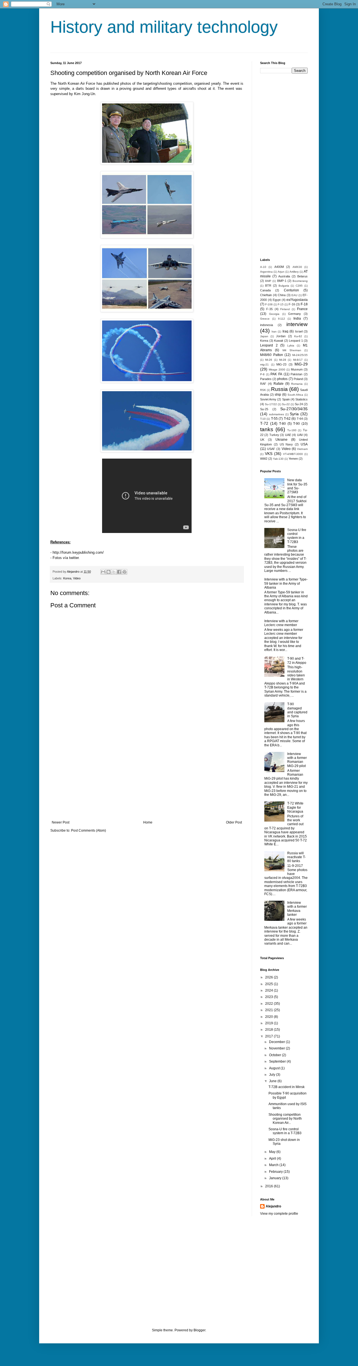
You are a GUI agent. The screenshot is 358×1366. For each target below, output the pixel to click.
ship (278, 395)
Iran (274, 331)
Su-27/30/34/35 (294, 409)
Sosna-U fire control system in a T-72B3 (296, 536)
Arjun (281, 271)
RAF (263, 383)
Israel (299, 331)
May (272, 1152)
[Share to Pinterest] (124, 572)
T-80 (282, 424)
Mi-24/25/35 (300, 355)
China (282, 295)
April (273, 1158)
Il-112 (281, 318)
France (302, 309)
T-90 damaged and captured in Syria (297, 710)
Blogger (199, 1330)
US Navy (286, 444)
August (275, 1068)
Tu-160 (291, 430)
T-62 (287, 419)
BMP (268, 280)
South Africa (295, 394)
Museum (297, 369)
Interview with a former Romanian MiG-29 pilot (297, 760)
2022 (269, 1004)
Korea (67, 578)
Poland (298, 379)
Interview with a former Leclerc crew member (281, 623)
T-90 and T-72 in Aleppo (296, 660)
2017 (269, 1036)
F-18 (304, 304)
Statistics (301, 399)
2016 (269, 1186)
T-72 (264, 423)
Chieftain (266, 295)
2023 (269, 997)
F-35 (269, 309)
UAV (300, 435)
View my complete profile (279, 1214)
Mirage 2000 (277, 369)
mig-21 (264, 364)
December (277, 1042)
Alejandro (273, 1206)
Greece (265, 318)
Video (77, 578)
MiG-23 (281, 364)
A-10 (263, 266)
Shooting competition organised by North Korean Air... (285, 1119)
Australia (284, 276)
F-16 (292, 304)
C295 (299, 285)
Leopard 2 (269, 345)
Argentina (266, 271)
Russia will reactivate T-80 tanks (296, 857)
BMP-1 (281, 280)
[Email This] (103, 572)
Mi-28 (282, 359)
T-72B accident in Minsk (286, 1087)
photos (282, 379)
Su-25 (264, 409)
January (275, 1178)
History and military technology (164, 27)
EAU (294, 295)
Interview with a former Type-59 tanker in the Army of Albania (286, 583)
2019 (269, 1023)
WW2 (263, 458)
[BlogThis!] (108, 572)
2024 (269, 990)
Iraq (285, 331)
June (273, 1081)
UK (262, 439)
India (297, 318)
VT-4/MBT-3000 (293, 454)
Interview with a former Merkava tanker (297, 909)
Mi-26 (268, 359)
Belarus (302, 276)
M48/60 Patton (271, 355)
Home (147, 822)
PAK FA (276, 374)
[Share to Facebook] (119, 572)
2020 (269, 1017)
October (275, 1055)
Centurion (291, 290)
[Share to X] (114, 572)
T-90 (296, 424)
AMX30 (297, 266)
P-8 (262, 374)
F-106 (269, 304)
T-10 (263, 418)
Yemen (293, 458)
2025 (269, 984)
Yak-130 (278, 458)
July (272, 1075)
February (276, 1172)
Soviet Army (268, 399)
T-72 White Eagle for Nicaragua (295, 807)
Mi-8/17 (298, 359)
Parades (266, 379)
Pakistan (296, 374)
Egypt (277, 299)
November (277, 1048)
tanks (266, 429)
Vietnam (302, 448)
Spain (286, 399)
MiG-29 (301, 364)
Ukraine (281, 440)
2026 (269, 977)
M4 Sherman (291, 350)
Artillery (294, 271)
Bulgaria (284, 285)
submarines (276, 414)
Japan (264, 336)
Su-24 (299, 404)
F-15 (281, 304)
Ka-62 (298, 336)
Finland (285, 309)
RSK (263, 389)
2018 (269, 1030)
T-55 (274, 419)
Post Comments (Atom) (88, 830)
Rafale (279, 384)
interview (297, 324)
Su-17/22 (271, 404)
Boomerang (300, 280)
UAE (288, 435)
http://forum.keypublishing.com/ (78, 552)
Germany (294, 313)
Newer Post (60, 822)
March (274, 1165)
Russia (279, 389)
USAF (271, 448)
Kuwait (278, 340)
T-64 (300, 418)
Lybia (290, 345)
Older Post (234, 822)
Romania (297, 383)
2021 (269, 1010)
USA (304, 444)
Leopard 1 (296, 340)
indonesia (266, 325)
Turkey (274, 435)
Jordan (281, 336)
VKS (268, 453)
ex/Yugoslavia (297, 300)
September (278, 1061)
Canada (265, 290)
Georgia (274, 313)
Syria (294, 414)
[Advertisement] (146, 774)
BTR (268, 285)
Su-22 (286, 404)
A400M (279, 266)
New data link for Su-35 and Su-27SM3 (297, 486)
